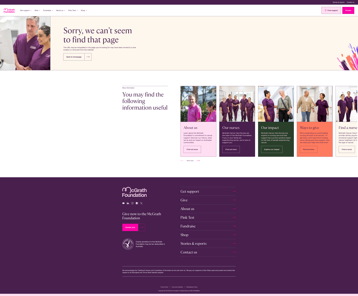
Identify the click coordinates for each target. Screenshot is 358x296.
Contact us (350, 2)
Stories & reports (338, 2)
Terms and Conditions (177, 287)
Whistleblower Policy (191, 287)
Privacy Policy (164, 287)
